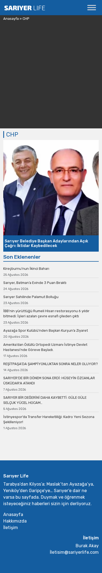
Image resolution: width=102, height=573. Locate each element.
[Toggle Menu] (91, 7)
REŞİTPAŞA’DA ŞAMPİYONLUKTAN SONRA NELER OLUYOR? (50, 364)
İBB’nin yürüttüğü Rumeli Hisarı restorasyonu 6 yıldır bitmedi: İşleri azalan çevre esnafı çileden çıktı (46, 313)
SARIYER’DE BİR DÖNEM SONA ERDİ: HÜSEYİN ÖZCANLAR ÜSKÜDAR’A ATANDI (49, 380)
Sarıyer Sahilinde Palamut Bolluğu (30, 297)
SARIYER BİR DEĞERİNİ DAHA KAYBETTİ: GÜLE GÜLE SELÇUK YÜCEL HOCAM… (44, 400)
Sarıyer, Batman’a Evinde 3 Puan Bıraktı (34, 283)
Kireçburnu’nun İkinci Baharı (26, 269)
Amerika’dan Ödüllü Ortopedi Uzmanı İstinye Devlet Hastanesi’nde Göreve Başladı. (45, 347)
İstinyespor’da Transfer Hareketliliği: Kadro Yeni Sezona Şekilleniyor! (48, 419)
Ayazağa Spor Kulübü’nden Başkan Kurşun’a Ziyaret (45, 330)
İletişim (10, 527)
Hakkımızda (15, 521)
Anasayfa (11, 19)
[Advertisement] (51, 77)
